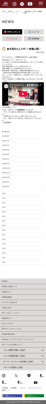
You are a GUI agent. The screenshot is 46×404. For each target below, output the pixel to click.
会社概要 (5, 388)
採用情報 (13, 388)
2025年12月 (6, 168)
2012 (3, 257)
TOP (3, 11)
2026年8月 (5, 136)
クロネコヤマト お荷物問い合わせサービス (32, 396)
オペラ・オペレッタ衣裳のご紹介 (18, 362)
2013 (3, 253)
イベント (18, 12)
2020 (3, 221)
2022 (3, 212)
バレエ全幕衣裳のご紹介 (14, 356)
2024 (3, 202)
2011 (3, 262)
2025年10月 (6, 177)
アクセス (22, 388)
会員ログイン (7, 292)
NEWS (10, 11)
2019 (3, 225)
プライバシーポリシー (35, 388)
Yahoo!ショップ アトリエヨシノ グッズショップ (18, 339)
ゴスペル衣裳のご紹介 (13, 367)
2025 (3, 198)
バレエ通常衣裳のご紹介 (14, 350)
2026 (3, 193)
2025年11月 (6, 173)
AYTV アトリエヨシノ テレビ (12, 329)
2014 (3, 248)
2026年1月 (5, 163)
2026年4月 (5, 154)
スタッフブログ (8, 323)
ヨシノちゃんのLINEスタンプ (12, 345)
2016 (3, 239)
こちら (13, 107)
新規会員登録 (7, 297)
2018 (3, 230)
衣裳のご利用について (10, 286)
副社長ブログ (7, 318)
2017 (3, 235)
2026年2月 (5, 159)
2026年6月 (5, 145)
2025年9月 (5, 182)
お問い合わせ (7, 307)
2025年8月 (5, 186)
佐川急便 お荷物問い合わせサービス (10, 396)
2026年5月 (5, 150)
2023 (3, 207)
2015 (3, 244)
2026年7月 (5, 141)
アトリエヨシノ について (11, 313)
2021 (3, 216)
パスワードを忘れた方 (10, 302)
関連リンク (5, 390)
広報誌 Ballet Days (9, 334)
